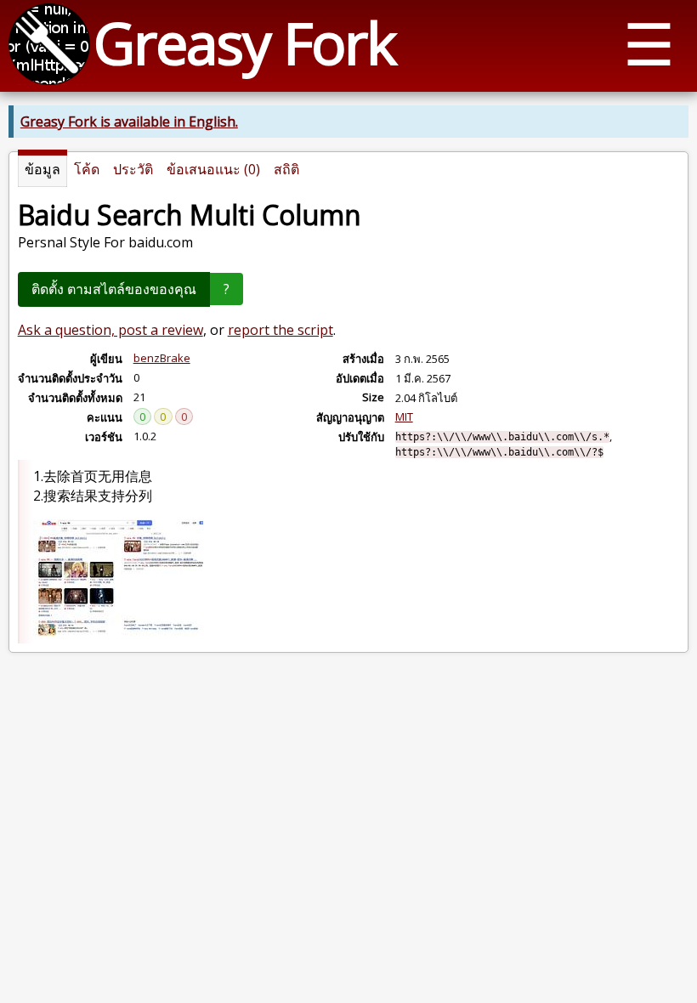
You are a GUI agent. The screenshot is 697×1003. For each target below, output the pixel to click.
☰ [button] (649, 42)
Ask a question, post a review (110, 329)
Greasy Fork (244, 42)
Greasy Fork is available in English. (129, 121)
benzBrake (161, 358)
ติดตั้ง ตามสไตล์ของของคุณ (113, 289)
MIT (404, 416)
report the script (280, 329)
